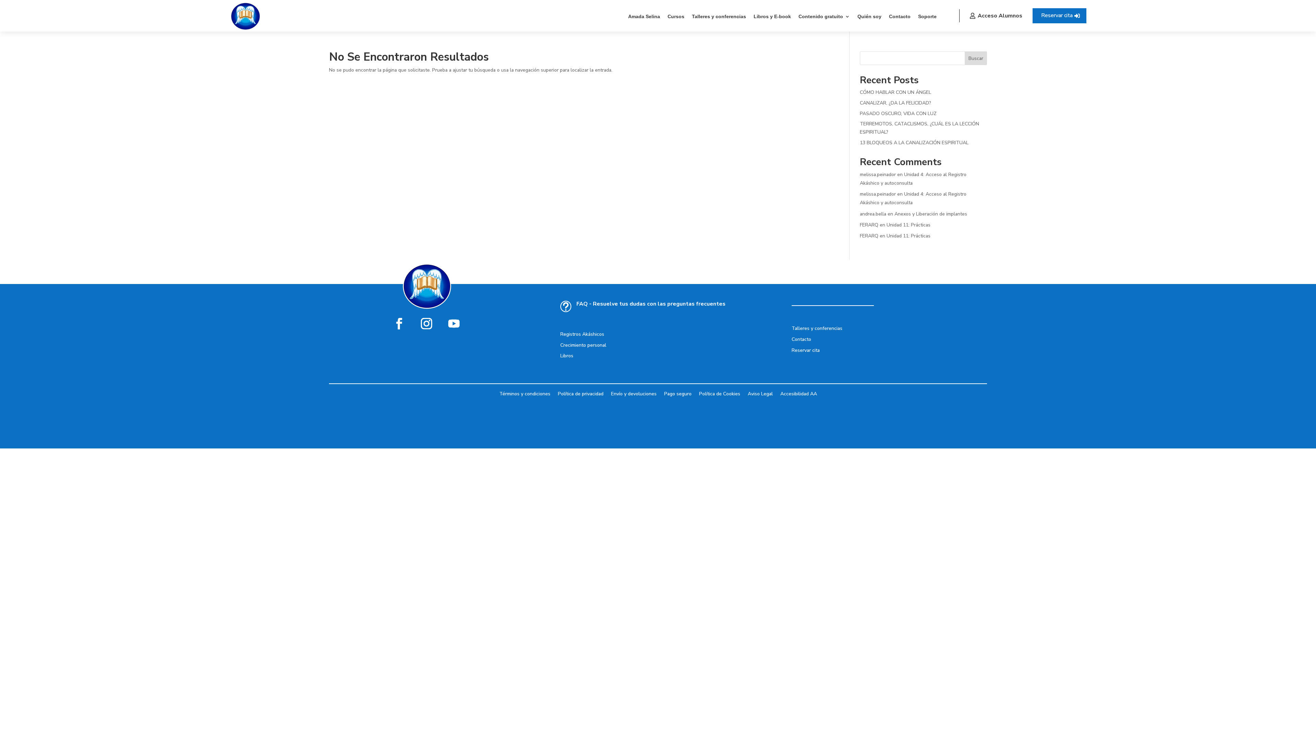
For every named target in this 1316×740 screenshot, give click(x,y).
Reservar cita (1057, 15)
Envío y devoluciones (634, 393)
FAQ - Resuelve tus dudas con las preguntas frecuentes (651, 304)
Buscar (975, 58)
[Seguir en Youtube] (454, 323)
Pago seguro (678, 393)
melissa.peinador (878, 174)
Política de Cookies (719, 393)
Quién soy (869, 16)
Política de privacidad (581, 393)
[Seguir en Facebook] (399, 323)
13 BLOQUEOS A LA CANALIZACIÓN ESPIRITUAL (914, 142)
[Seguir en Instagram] (426, 323)
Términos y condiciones (524, 393)
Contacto (900, 16)
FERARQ (869, 225)
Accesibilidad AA (798, 393)
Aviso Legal (760, 393)
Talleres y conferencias (719, 16)
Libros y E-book (772, 16)
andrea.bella (873, 214)
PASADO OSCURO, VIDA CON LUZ (898, 113)
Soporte (927, 16)
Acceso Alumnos (1000, 16)
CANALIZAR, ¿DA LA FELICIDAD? (895, 103)
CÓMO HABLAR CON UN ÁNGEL (895, 92)
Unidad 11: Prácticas (908, 225)
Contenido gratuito (821, 16)
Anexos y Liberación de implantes (930, 214)
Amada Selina (644, 16)
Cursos (676, 16)
